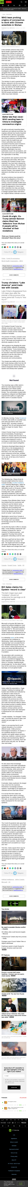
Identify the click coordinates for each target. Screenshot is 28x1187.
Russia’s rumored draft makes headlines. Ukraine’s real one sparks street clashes (13, 974)
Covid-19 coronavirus (13, 258)
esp (7, 1119)
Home (4, 14)
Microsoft (4, 882)
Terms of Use (14, 1152)
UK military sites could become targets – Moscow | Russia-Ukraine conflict (14, 9)
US (23, 565)
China (3, 258)
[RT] (3, 1123)
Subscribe (14, 1087)
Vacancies (14, 1174)
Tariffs (19, 565)
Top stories (5, 909)
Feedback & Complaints (14, 1170)
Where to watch (14, 1142)
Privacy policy (14, 1156)
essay (12, 637)
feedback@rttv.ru (18, 269)
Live (14, 1135)
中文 (26, 1119)
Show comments (14, 275)
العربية (2, 1119)
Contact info (14, 1167)
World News (9, 14)
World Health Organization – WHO (12, 261)
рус (11, 1119)
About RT (14, 1160)
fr (18, 1119)
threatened (22, 418)
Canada (4, 565)
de (15, 1119)
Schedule (14, 1145)
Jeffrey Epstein (19, 879)
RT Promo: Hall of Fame (14, 1163)
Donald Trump (12, 565)
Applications (14, 1138)
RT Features (6, 955)
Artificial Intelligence (8, 879)
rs (22, 1119)
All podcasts (23, 1097)
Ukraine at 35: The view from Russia (13, 994)
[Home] (2, 2)
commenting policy (17, 266)
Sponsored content (14, 1149)
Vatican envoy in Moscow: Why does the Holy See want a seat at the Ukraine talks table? (14, 1015)
